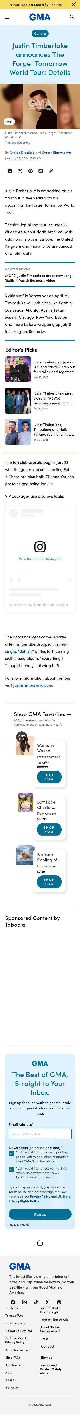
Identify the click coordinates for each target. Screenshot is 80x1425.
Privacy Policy (40, 1196)
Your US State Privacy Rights (50, 1310)
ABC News (12, 1365)
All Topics (11, 1387)
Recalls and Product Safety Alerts (51, 1369)
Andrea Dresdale (22, 152)
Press (44, 1338)
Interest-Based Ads (54, 1319)
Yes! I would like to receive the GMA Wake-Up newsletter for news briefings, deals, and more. (41, 1172)
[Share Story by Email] (40, 171)
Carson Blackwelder (56, 152)
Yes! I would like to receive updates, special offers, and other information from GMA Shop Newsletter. (42, 1156)
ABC (8, 1372)
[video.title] (40, 106)
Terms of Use (18, 1191)
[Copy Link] (51, 171)
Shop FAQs (12, 1357)
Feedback (47, 1346)
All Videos (12, 1380)
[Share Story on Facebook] (10, 171)
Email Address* (21, 1124)
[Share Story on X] (20, 171)
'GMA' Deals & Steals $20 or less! (36, 4)
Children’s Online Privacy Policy (17, 1340)
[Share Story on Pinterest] (30, 171)
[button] (7, 17)
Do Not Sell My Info (18, 1330)
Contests (11, 1308)
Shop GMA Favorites (40, 713)
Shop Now (49, 776)
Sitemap (46, 1357)
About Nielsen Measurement (50, 1329)
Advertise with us (17, 1350)
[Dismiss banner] (73, 4)
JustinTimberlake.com (32, 685)
